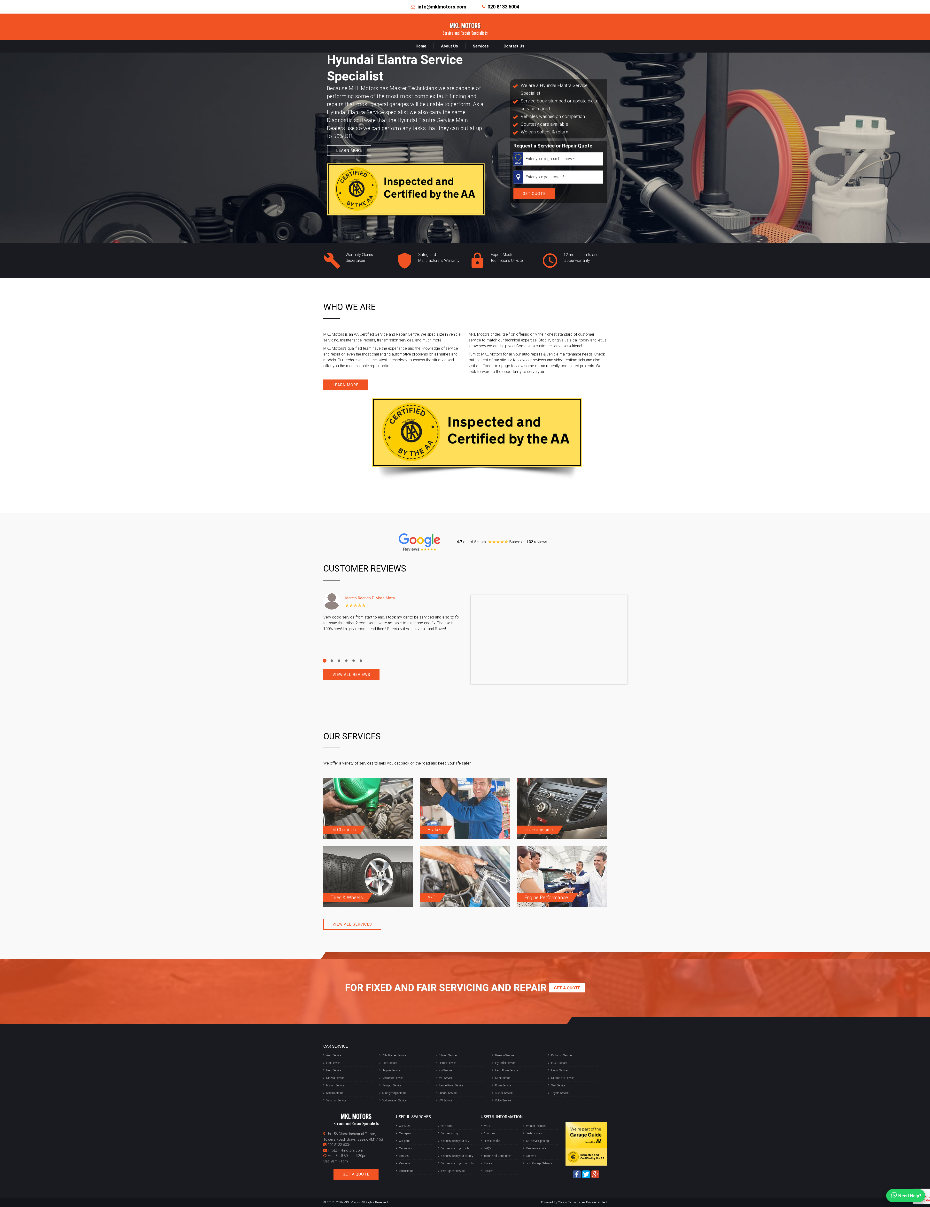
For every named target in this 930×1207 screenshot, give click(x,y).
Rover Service (503, 1085)
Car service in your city (455, 1141)
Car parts (405, 1141)
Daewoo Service (504, 1055)
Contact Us (514, 46)
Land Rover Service (506, 1070)
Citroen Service (448, 1055)
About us (489, 1133)
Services (481, 46)
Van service (406, 1171)
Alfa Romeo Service (394, 1055)
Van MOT (405, 1156)
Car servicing (407, 1148)
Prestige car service (453, 1171)
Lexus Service (559, 1070)
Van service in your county (457, 1163)
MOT (487, 1126)
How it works (492, 1141)
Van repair (405, 1163)
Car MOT (405, 1126)
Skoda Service (334, 1093)
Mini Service (502, 1078)
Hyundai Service (505, 1063)
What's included (536, 1126)
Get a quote (567, 987)
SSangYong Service (394, 1093)
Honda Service (447, 1063)
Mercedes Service (392, 1078)
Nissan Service (335, 1085)
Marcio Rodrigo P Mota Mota (370, 598)
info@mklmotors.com (442, 7)
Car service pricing (537, 1141)
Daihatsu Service (561, 1055)
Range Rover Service (451, 1085)
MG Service (445, 1078)
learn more (349, 150)
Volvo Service (503, 1100)
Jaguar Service (391, 1070)
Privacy (488, 1163)
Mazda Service (335, 1078)
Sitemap (531, 1156)
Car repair (405, 1133)
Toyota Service (559, 1093)
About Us (449, 46)
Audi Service (333, 1055)
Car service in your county (457, 1156)
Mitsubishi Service (562, 1078)
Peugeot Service (391, 1085)
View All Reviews (351, 674)
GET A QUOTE (356, 1174)
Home (421, 46)
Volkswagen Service (394, 1100)
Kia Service (445, 1070)
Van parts (447, 1126)
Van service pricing (537, 1148)
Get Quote (534, 193)
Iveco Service (333, 1070)
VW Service (445, 1100)
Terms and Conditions (498, 1156)
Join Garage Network (539, 1163)
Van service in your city (455, 1148)
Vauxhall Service (336, 1100)
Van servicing (449, 1133)
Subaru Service (448, 1093)
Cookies (488, 1171)
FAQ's (487, 1148)
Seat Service (558, 1085)
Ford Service (389, 1063)
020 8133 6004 (503, 7)
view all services (352, 924)
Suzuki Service (503, 1093)
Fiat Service (333, 1063)
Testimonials (534, 1133)
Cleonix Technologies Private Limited (582, 1202)
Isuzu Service (559, 1063)
